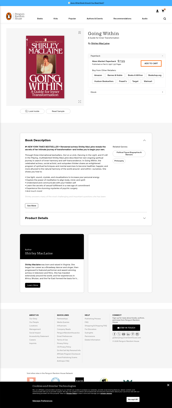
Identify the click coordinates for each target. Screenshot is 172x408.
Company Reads (64, 329)
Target (135, 81)
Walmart (148, 81)
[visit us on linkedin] (128, 334)
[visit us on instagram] (137, 334)
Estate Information (92, 340)
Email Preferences (64, 336)
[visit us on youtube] (124, 334)
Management (35, 329)
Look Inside (33, 111)
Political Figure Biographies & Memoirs (129, 153)
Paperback (127, 56)
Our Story (33, 318)
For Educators (90, 329)
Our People (34, 322)
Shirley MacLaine (100, 43)
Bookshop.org (154, 75)
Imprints (32, 343)
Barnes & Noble (115, 75)
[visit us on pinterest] (133, 334)
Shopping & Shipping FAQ (96, 326)
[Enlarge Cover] (79, 101)
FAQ (86, 322)
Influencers (61, 326)
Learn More (33, 286)
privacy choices (106, 393)
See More (31, 205)
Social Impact (35, 333)
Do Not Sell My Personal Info (69, 350)
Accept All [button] (133, 399)
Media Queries (63, 322)
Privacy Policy (62, 343)
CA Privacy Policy (64, 347)
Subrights (89, 333)
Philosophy (119, 161)
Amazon (98, 75)
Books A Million (135, 75)
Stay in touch (127, 327)
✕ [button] (168, 385)
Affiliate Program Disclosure (68, 354)
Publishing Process (93, 318)
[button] (40, 18)
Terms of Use (62, 340)
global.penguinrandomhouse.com (126, 337)
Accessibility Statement (39, 336)
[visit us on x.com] (119, 334)
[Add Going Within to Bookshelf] (79, 32)
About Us (34, 315)
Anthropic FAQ (63, 361)
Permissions (90, 336)
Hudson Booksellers (103, 81)
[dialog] (86, 395)
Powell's (123, 81)
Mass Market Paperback (104, 61)
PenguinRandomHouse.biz (68, 333)
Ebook (127, 92)
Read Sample (58, 111)
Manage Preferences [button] (42, 401)
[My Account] (157, 10)
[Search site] (165, 18)
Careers (32, 340)
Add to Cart (151, 63)
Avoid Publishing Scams (67, 357)
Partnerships (62, 318)
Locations (33, 326)
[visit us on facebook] (114, 334)
